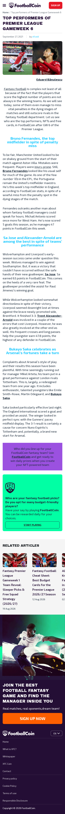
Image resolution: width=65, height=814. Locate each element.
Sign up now (32, 718)
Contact (7, 771)
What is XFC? (9, 749)
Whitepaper (9, 756)
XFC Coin (7, 763)
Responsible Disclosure (15, 800)
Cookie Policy (9, 785)
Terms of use (9, 793)
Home (6, 741)
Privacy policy (10, 778)
